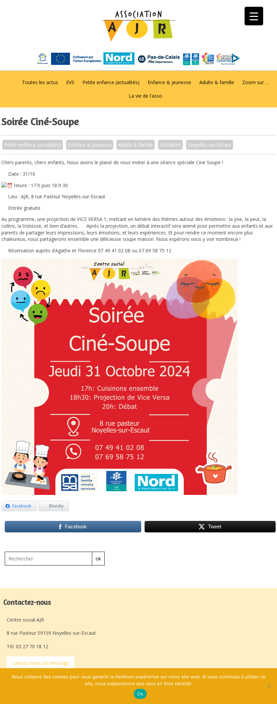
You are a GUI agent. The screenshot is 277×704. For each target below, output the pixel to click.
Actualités (170, 145)
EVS (70, 82)
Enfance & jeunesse (169, 82)
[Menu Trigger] (254, 16)
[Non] (268, 686)
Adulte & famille (216, 82)
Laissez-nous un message (40, 663)
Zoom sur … (255, 82)
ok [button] (98, 558)
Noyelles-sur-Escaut (209, 145)
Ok (140, 694)
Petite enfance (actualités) (111, 82)
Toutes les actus (40, 82)
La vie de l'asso (145, 96)
